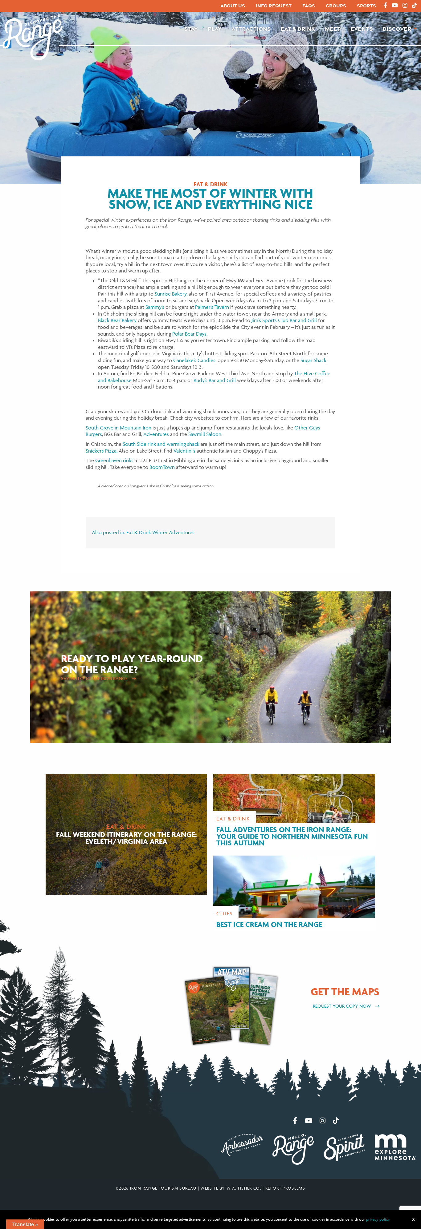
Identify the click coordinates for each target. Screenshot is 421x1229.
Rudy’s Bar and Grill (215, 380)
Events (361, 28)
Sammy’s (154, 307)
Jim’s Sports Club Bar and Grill (284, 320)
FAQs (308, 5)
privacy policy (378, 1219)
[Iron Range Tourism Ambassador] (242, 1144)
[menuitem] (233, 6)
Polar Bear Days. (189, 334)
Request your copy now (342, 1006)
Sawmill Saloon (204, 434)
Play (215, 28)
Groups (336, 5)
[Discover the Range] (32, 37)
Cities (224, 913)
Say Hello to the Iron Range (95, 678)
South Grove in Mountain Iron (118, 428)
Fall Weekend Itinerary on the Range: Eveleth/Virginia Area (126, 838)
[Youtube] (394, 5)
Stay (191, 28)
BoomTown (162, 467)
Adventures (156, 434)
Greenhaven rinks (114, 460)
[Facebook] (385, 5)
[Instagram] (405, 5)
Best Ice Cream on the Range (269, 924)
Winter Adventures (173, 532)
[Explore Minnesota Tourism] (395, 1146)
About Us (232, 5)
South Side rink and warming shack (161, 444)
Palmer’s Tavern (212, 307)
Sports (366, 5)
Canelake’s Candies (194, 360)
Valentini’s (184, 451)
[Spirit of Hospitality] (345, 1147)
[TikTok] (415, 5)
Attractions (251, 28)
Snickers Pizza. (101, 451)
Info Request (274, 5)
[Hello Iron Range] (293, 1149)
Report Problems (285, 1188)
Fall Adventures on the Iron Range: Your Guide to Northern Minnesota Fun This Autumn (292, 836)
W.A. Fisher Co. (244, 1188)
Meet (333, 28)
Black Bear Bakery (117, 320)
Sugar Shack (313, 360)
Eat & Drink (297, 28)
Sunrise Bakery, (171, 294)
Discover (396, 28)
